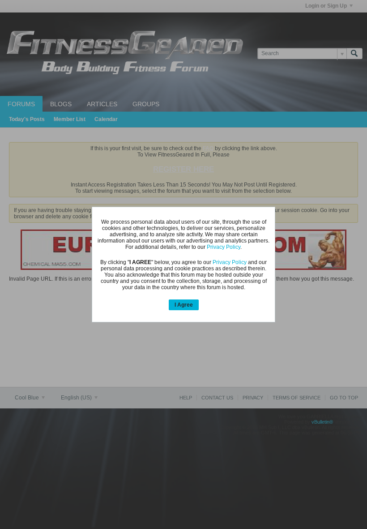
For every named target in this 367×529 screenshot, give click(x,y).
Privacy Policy (223, 247)
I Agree (184, 305)
